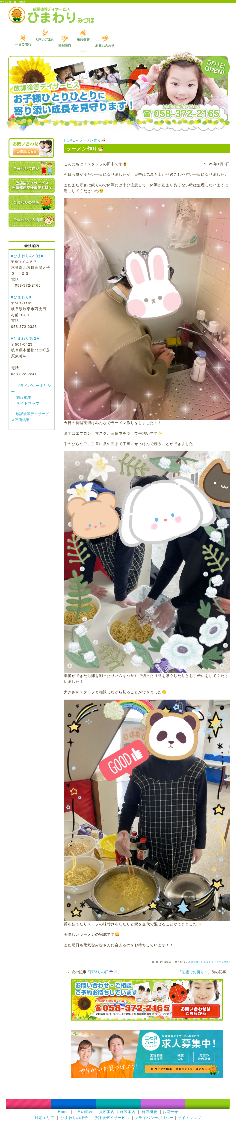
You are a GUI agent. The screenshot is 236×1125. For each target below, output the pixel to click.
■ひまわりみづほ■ (27, 255)
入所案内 (107, 1111)
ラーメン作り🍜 (92, 140)
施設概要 (23, 397)
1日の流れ (84, 1111)
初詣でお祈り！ (195, 971)
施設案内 (128, 1111)
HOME (69, 140)
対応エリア (44, 1117)
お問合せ (170, 1111)
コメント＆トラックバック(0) (213, 961)
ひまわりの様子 (74, 1117)
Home (63, 1111)
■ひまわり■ (21, 297)
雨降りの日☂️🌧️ (104, 971)
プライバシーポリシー (154, 1117)
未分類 (192, 961)
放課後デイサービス (112, 1117)
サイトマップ (27, 403)
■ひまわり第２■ (25, 338)
